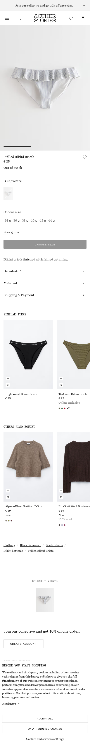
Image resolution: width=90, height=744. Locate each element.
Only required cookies (45, 728)
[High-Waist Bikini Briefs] (28, 354)
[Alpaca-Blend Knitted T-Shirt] (28, 466)
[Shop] (7, 18)
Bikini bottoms (13, 551)
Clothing (9, 545)
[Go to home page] (45, 18)
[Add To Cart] (8, 378)
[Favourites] (71, 18)
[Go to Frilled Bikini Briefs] (45, 600)
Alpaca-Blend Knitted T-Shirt (24, 506)
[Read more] (45, 5)
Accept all (45, 718)
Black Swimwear (30, 545)
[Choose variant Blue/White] (8, 194)
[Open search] (19, 18)
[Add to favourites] (85, 157)
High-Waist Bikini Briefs (21, 394)
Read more (9, 704)
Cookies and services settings (45, 739)
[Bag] (83, 18)
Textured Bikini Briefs (73, 394)
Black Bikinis (54, 545)
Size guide (11, 232)
